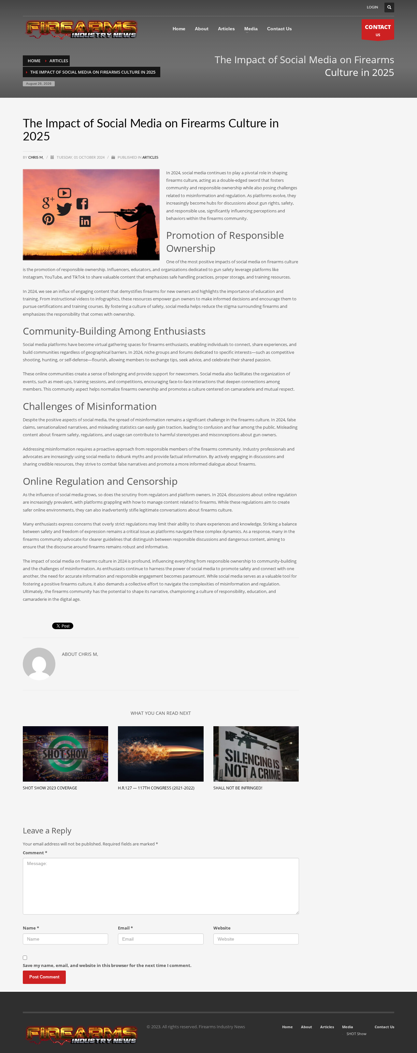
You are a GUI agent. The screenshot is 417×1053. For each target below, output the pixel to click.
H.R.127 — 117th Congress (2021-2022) (156, 788)
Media (347, 1026)
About (306, 1026)
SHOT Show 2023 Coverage (50, 788)
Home (287, 1026)
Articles (150, 157)
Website (222, 928)
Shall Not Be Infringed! (237, 788)
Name (31, 928)
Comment (35, 853)
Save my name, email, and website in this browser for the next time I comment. (107, 965)
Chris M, (36, 157)
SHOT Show (357, 1033)
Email (125, 928)
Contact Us (384, 1026)
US (378, 30)
